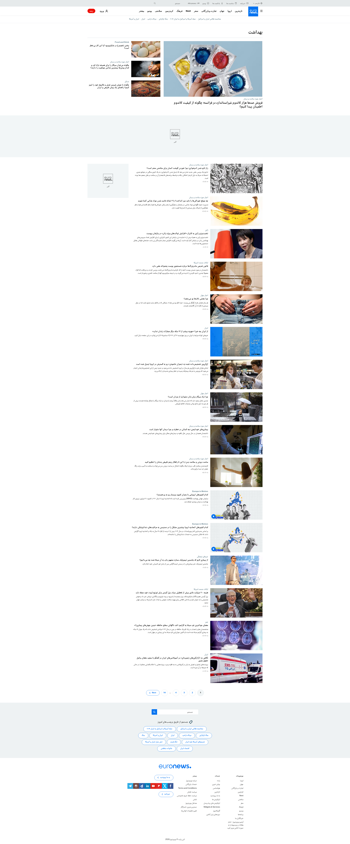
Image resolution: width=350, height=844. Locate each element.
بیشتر (195, 776)
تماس (195, 799)
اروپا (230, 11)
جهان (222, 11)
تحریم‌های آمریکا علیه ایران (195, 742)
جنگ (143, 735)
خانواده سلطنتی (166, 748)
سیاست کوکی (192, 792)
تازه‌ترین (238, 11)
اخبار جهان (204, 295)
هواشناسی (216, 788)
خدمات (217, 776)
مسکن (127, 81)
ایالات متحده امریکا (201, 263)
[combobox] (169, 3)
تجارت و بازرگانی (208, 11)
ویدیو (149, 11)
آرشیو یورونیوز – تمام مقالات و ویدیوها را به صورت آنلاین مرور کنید (235, 825)
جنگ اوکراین (163, 19)
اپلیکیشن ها (216, 799)
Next (188, 11)
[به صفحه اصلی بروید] (253, 11)
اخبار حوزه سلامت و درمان (252, 99)
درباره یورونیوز (191, 780)
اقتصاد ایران (184, 748)
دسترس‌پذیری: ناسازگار (189, 807)
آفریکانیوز (216, 810)
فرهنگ (180, 11)
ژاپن (206, 230)
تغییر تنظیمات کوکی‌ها (189, 810)
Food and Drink (122, 42)
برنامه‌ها (240, 814)
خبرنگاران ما (239, 818)
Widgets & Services (212, 807)
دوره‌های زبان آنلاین (213, 814)
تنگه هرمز (173, 742)
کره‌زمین (169, 11)
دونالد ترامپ (151, 19)
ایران (143, 19)
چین (206, 622)
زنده (91, 11)
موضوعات (239, 776)
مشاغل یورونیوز (191, 803)
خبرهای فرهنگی (202, 557)
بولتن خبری (216, 784)
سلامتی (158, 11)
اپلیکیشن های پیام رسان (212, 803)
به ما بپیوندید (215, 795)
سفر (196, 11)
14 (164, 692)
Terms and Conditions (187, 788)
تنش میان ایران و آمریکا (153, 742)
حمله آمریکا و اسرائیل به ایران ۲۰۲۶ (183, 19)
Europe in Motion (200, 491)
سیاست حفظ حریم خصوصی (187, 795)
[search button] (155, 3)
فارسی (257, 3)
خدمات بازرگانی (191, 784)
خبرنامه (167, 794)
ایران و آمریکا (134, 19)
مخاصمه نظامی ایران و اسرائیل (209, 19)
